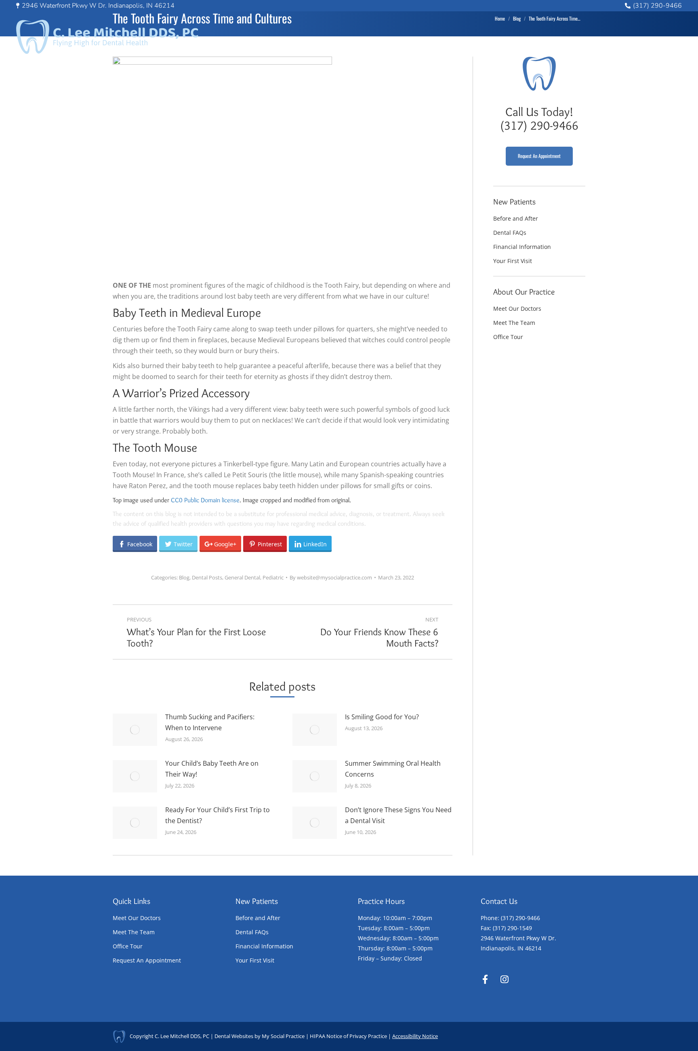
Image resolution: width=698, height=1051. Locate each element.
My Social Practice (283, 1036)
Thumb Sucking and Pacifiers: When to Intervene (209, 722)
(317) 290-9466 (657, 5)
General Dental (242, 577)
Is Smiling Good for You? (382, 716)
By (331, 577)
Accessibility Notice (415, 1036)
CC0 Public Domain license (205, 500)
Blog (184, 577)
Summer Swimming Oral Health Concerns (393, 769)
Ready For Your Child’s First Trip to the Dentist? (217, 815)
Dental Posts (207, 577)
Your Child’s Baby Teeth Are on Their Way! (212, 769)
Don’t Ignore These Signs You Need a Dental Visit (398, 815)
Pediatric (273, 577)
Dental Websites (233, 1036)
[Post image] (135, 730)
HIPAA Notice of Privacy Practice (348, 1036)
